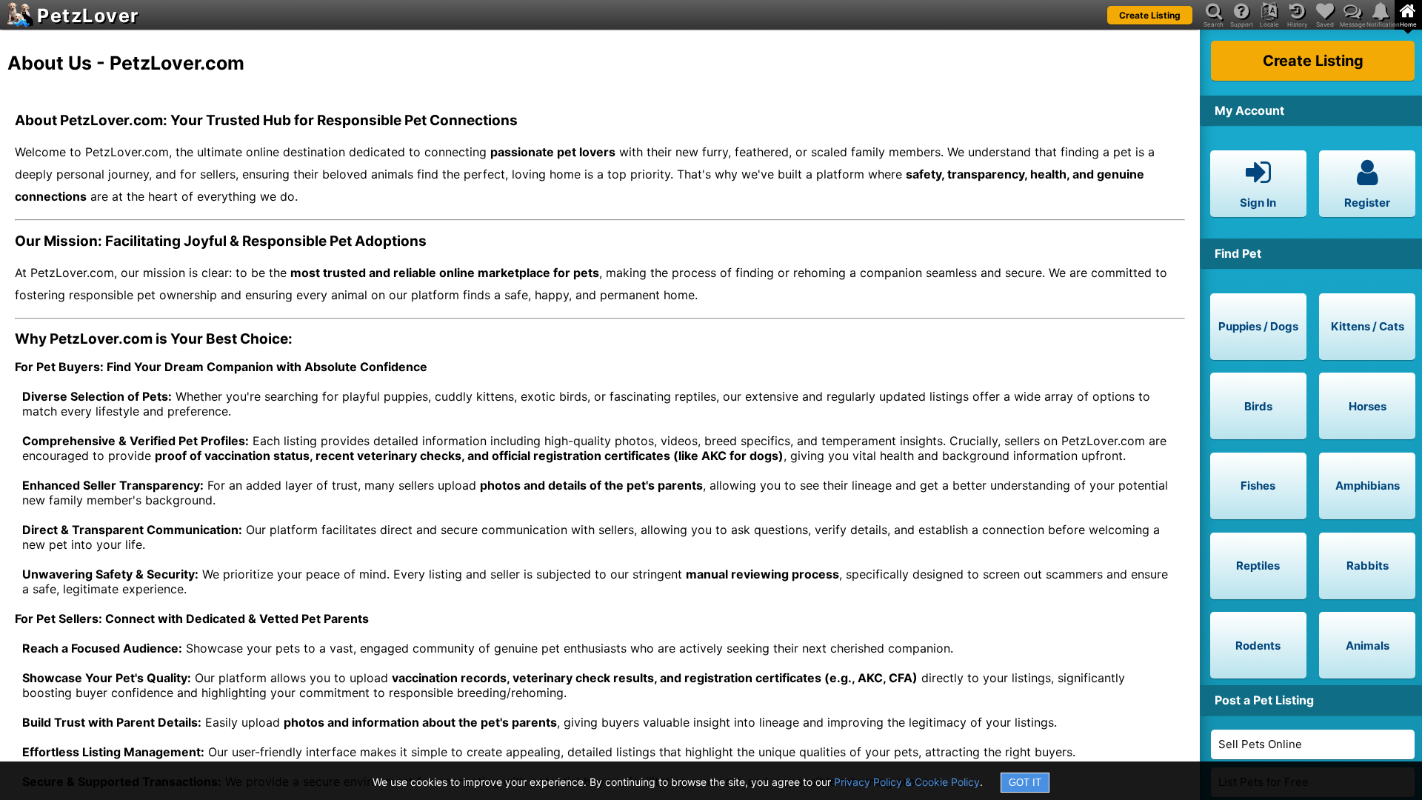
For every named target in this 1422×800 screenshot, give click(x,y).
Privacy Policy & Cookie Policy (907, 782)
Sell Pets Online (1260, 744)
